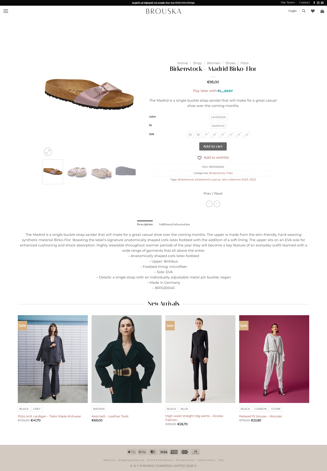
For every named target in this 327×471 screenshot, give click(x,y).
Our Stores (288, 2)
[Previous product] (217, 204)
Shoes (230, 63)
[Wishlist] (313, 11)
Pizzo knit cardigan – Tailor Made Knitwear (49, 416)
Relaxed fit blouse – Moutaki (260, 416)
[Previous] (49, 94)
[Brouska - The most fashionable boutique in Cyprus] (163, 11)
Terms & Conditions (160, 460)
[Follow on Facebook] (314, 3)
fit (150, 125)
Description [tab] (145, 224)
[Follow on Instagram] (318, 3)
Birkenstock (217, 173)
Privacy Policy (185, 460)
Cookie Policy (206, 460)
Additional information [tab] (174, 224)
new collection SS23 (235, 179)
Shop (197, 63)
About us (109, 460)
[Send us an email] (322, 3)
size (151, 134)
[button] (6, 11)
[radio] (218, 117)
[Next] (129, 94)
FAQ (221, 460)
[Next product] (209, 204)
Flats (245, 63)
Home (182, 63)
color (152, 116)
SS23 (252, 179)
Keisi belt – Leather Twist (110, 416)
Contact (304, 2)
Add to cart (213, 146)
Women (213, 63)
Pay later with (205, 91)
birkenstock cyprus (207, 179)
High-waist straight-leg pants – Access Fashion (194, 418)
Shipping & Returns (131, 460)
